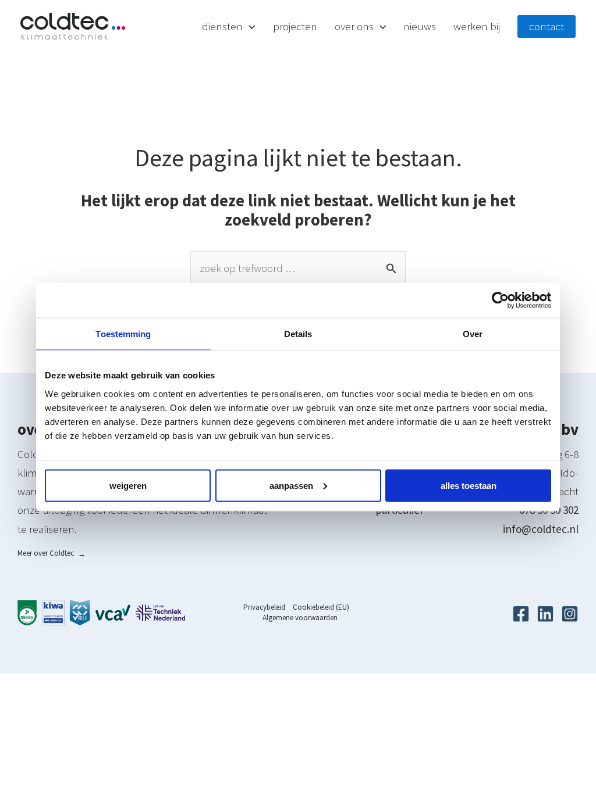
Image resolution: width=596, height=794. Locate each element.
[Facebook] (521, 614)
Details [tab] (298, 334)
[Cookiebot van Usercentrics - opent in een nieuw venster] (500, 300)
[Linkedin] (545, 614)
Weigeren (128, 485)
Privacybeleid (264, 607)
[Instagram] (570, 614)
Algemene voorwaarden (300, 618)
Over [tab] (473, 334)
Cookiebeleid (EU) (321, 607)
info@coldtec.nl (541, 529)
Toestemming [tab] (123, 334)
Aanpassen (291, 485)
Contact (546, 26)
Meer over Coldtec (51, 553)
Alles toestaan (468, 485)
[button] (249, 26)
